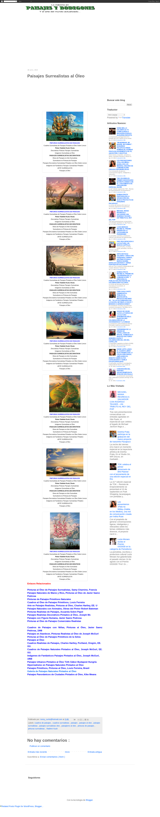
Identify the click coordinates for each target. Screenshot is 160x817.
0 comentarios (119, 140)
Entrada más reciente (37, 752)
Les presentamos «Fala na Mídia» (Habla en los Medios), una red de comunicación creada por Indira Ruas (120, 509)
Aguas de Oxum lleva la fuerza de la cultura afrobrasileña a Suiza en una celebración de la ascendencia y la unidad (121, 317)
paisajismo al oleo (69, 726)
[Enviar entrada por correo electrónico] (74, 719)
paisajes (74, 723)
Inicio (67, 752)
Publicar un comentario (40, 746)
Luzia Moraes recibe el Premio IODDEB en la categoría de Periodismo (124, 230)
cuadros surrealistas (61, 723)
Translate (126, 117)
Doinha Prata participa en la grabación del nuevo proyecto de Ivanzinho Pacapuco (120, 437)
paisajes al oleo (85, 723)
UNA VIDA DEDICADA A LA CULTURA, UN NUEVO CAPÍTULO (125, 243)
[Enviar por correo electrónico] (78, 720)
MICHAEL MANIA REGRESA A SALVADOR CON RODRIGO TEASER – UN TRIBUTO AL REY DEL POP (120, 400)
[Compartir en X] (83, 720)
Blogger (89, 800)
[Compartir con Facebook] (85, 720)
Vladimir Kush (52, 729)
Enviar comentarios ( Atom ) (52, 757)
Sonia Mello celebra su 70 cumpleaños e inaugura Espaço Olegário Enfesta (124, 131)
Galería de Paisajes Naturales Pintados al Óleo (51, 671)
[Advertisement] (73, 24)
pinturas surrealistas (36, 729)
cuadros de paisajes (43, 723)
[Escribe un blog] (81, 720)
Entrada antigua (95, 752)
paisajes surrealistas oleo (49, 726)
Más (125, 140)
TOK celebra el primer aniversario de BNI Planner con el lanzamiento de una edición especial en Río (120, 471)
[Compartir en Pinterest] (88, 720)
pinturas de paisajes (86, 726)
